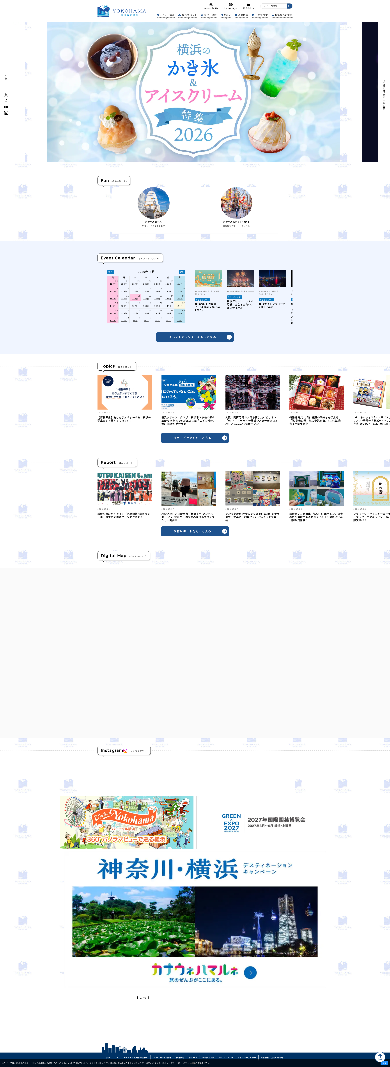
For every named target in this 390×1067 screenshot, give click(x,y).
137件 (180, 284)
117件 (124, 321)
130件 (135, 313)
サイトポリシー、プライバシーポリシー (237, 1057)
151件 (180, 291)
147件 (135, 299)
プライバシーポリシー (181, 1063)
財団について (112, 1057)
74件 (135, 321)
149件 (180, 299)
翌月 (182, 272)
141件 (157, 291)
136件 (124, 313)
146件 (157, 299)
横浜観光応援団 (283, 15)
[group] (208, 297)
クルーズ (193, 1057)
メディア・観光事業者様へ (136, 1057)
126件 (124, 284)
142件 (157, 306)
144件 (124, 299)
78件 (179, 321)
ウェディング (208, 1057)
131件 (168, 313)
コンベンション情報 (162, 1057)
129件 (113, 284)
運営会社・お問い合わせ (272, 1057)
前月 (110, 272)
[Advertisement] (195, 1023)
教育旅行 (180, 1057)
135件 (124, 291)
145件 (168, 291)
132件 (180, 313)
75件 (168, 321)
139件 (124, 306)
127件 (135, 284)
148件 (113, 306)
